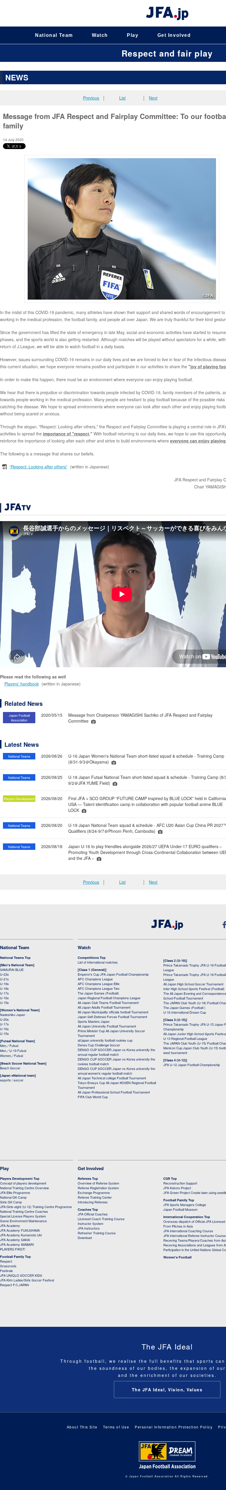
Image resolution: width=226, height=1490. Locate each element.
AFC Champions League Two (98, 988)
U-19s (4, 983)
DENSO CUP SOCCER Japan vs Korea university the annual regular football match (116, 1052)
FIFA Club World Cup (93, 1096)
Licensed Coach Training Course (101, 1218)
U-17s (4, 993)
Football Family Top (15, 1256)
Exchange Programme (94, 1192)
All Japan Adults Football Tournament (104, 1007)
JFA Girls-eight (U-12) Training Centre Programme (36, 1206)
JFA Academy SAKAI (15, 1239)
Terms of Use (116, 1426)
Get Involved (174, 35)
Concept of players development (23, 1183)
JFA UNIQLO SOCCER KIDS (21, 1275)
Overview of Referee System (98, 1183)
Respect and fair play (167, 53)
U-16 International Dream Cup (184, 1012)
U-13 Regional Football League (185, 1038)
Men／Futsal (9, 1045)
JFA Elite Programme (15, 1192)
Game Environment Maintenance (23, 1220)
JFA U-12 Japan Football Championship (191, 1064)
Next (153, 98)
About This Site (82, 1426)
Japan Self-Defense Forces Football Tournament (112, 1016)
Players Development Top (19, 1178)
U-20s (4, 1019)
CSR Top (170, 1178)
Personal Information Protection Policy (173, 1426)
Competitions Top (92, 957)
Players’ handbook (21, 684)
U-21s (4, 979)
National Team (54, 35)
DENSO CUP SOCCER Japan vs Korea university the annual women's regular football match (116, 1071)
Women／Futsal (11, 1055)
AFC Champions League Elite (98, 983)
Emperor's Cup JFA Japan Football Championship (113, 974)
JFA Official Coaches (93, 1214)
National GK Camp (13, 1197)
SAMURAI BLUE (12, 969)
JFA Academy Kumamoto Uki (21, 1235)
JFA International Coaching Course (188, 1230)
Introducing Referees (93, 1202)
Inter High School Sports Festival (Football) (194, 988)
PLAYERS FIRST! (12, 1249)
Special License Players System (23, 1216)
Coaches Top (88, 1209)
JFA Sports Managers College (184, 1204)
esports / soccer (12, 1080)
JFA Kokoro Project (177, 1187)
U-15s (4, 1002)
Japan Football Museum (180, 1209)
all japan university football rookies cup (105, 1040)
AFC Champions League (95, 979)
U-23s (4, 974)
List (122, 98)
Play (132, 35)
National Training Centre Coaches (24, 1211)
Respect (6, 1261)
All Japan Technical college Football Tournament (112, 1078)
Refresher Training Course (97, 1232)
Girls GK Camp (11, 1202)
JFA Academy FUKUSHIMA (20, 1230)
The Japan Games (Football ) (184, 1007)
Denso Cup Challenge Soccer (99, 1045)
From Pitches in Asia (178, 1226)
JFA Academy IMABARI (17, 1244)
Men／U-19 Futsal (13, 1050)
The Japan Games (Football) (98, 993)
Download (85, 1237)
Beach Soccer (10, 1068)
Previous (91, 98)
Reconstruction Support (180, 1183)
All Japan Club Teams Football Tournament (108, 1002)
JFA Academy (10, 1225)
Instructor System (90, 1223)
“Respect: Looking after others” (38, 467)
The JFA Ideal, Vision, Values (167, 1389)
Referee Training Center (95, 1197)
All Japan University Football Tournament (107, 1026)
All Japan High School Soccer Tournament (193, 984)
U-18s (4, 988)
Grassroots (8, 1265)
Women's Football (177, 1257)
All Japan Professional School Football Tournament (114, 1092)
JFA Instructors (89, 1228)
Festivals (6, 1270)
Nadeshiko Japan (12, 1014)
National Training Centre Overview (24, 1187)
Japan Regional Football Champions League (109, 997)
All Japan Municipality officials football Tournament (113, 1012)
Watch (100, 35)
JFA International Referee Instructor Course (194, 1235)
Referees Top (88, 1178)
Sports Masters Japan (93, 1021)
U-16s (4, 997)
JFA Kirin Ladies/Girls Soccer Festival (27, 1280)
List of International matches (98, 962)
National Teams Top (15, 957)
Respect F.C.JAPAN (14, 1284)
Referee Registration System (98, 1187)
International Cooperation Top (186, 1217)
